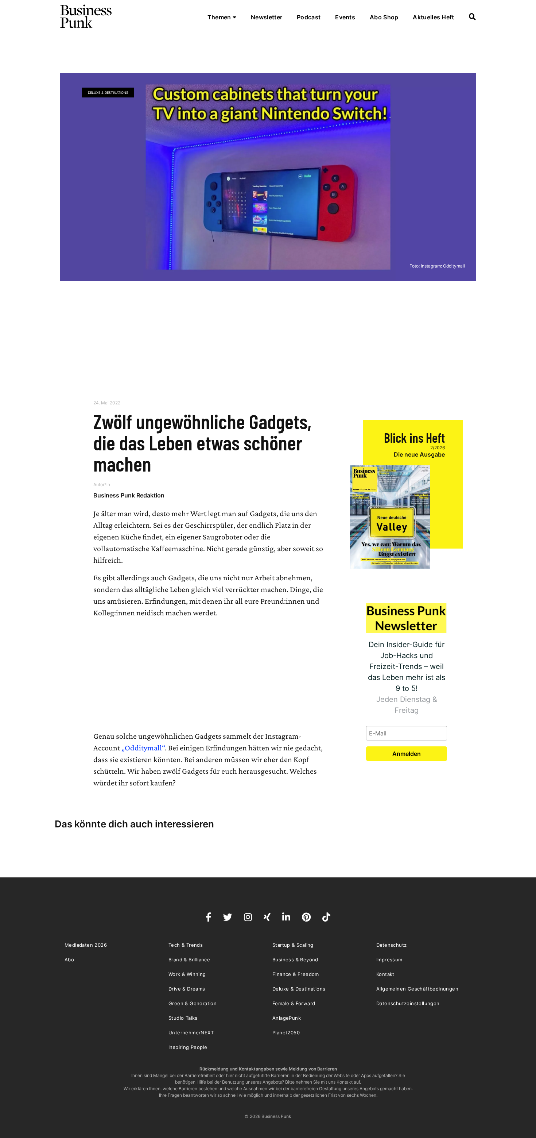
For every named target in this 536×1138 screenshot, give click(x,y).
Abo (69, 959)
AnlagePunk (286, 1018)
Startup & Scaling (293, 945)
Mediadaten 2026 (86, 945)
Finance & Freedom (295, 974)
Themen (220, 17)
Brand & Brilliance (189, 959)
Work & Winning (187, 974)
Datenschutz (391, 945)
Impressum (389, 959)
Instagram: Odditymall (443, 266)
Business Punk (86, 16)
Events (345, 17)
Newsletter (266, 17)
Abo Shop (384, 17)
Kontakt (385, 974)
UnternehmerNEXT (191, 1032)
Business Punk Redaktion (128, 495)
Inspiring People (187, 1047)
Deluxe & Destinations (108, 93)
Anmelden (406, 753)
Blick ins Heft (414, 437)
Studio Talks (183, 1018)
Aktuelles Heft (433, 17)
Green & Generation (192, 1003)
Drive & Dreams (186, 989)
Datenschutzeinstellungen (408, 1003)
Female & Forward (293, 1003)
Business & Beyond (295, 959)
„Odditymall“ (143, 747)
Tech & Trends (185, 945)
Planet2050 (286, 1032)
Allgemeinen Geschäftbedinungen (417, 989)
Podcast (309, 17)
